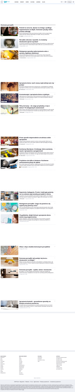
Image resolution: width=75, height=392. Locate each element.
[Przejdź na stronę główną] (2, 2)
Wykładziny (58, 366)
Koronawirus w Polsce (41, 360)
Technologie (2, 361)
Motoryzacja (2, 363)
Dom (20, 357)
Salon (43, 2)
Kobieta (1, 365)
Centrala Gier (21, 374)
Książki (20, 358)
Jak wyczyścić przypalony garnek (61, 361)
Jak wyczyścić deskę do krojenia (61, 357)
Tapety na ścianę (59, 365)
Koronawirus (40, 358)
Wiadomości (2, 357)
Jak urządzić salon (59, 369)
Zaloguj (69, 1)
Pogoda (1, 371)
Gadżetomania (21, 367)
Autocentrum (40, 357)
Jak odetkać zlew (59, 358)
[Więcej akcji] (55, 27)
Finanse (1, 362)
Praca (1, 370)
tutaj (23, 389)
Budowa (16, 2)
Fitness (20, 370)
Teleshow (2, 369)
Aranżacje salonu (59, 367)
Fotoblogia (20, 369)
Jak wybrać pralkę (59, 360)
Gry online (20, 372)
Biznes (1, 360)
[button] (65, 2)
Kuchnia (32, 2)
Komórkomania (21, 366)
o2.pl (20, 371)
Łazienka (38, 2)
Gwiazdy (1, 366)
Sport (1, 358)
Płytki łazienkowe (59, 363)
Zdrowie (1, 367)
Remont (22, 2)
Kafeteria (20, 363)
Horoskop (20, 361)
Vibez (38, 361)
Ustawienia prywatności (55, 381)
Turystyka (20, 362)
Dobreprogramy (21, 365)
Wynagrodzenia (3, 372)
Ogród (27, 2)
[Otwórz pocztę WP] (62, 2)
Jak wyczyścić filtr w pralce (60, 362)
